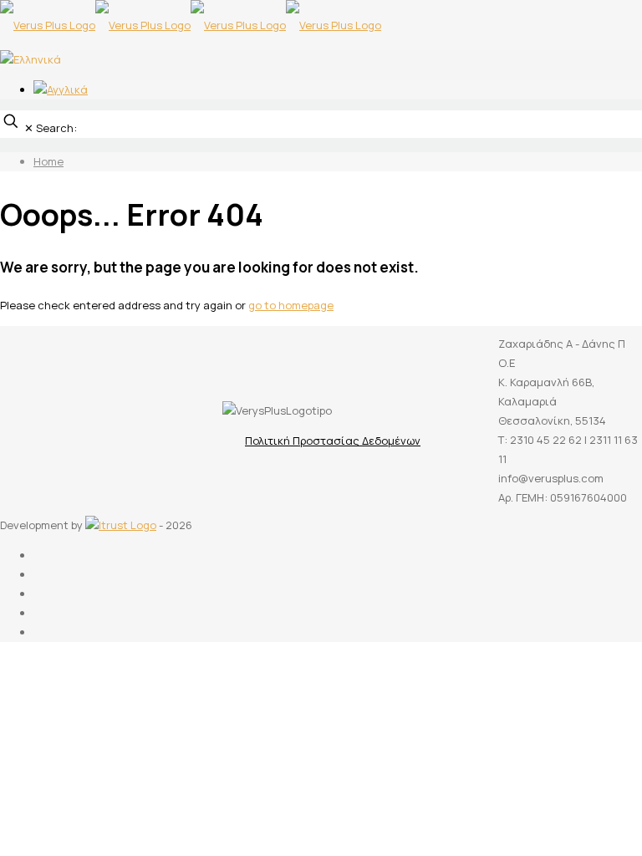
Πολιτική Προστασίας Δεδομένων (332, 440)
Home (48, 161)
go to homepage (291, 305)
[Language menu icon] (30, 59)
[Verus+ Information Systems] (190, 25)
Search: (56, 127)
